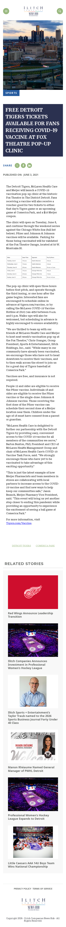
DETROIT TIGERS (21, 545)
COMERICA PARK (45, 545)
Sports (11, 93)
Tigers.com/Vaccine (18, 523)
